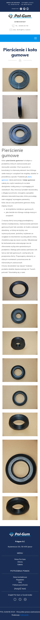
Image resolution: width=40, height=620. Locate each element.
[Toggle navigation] (35, 38)
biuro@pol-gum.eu (27, 2)
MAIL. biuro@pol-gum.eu (21, 30)
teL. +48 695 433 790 (21, 25)
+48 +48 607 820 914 (26, 4)
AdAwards (24, 615)
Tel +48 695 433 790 (13, 4)
